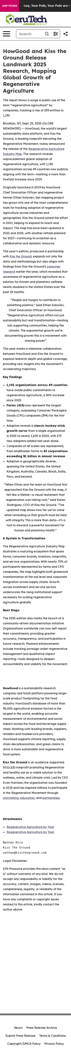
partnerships (51, 798)
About (18, 1027)
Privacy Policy (54, 1043)
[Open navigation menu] (6, 33)
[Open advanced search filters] (55, 34)
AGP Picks (9, 5)
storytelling (11, 798)
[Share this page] (65, 33)
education (27, 798)
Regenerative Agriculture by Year (30, 827)
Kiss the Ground (20, 256)
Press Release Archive (41, 1027)
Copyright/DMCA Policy (24, 1043)
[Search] (46, 34)
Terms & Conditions (52, 1035)
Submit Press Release (20, 1035)
